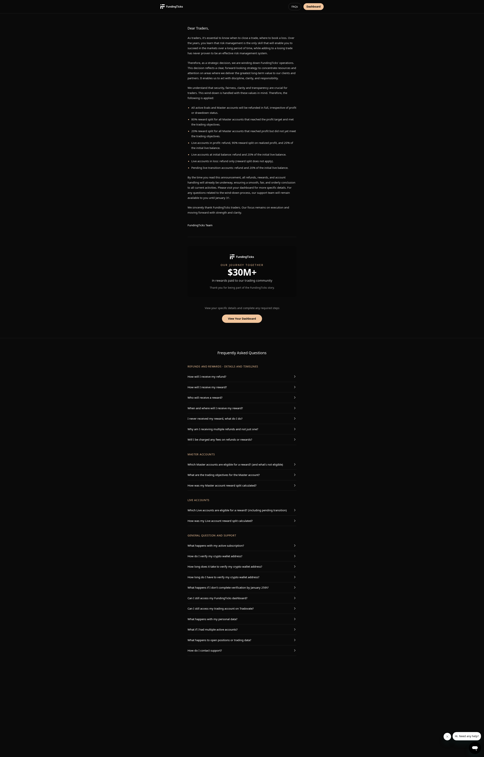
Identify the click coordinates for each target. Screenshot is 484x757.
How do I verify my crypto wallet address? (215, 556)
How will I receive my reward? (207, 387)
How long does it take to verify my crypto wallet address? (225, 566)
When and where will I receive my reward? (215, 408)
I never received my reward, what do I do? (215, 418)
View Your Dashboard (242, 318)
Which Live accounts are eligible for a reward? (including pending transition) (237, 510)
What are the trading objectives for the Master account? (224, 475)
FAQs (295, 6)
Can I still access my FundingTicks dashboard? (217, 598)
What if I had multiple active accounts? (213, 629)
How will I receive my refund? (207, 376)
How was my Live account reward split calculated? (220, 521)
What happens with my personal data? (212, 619)
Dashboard (313, 6)
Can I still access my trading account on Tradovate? (221, 608)
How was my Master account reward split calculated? (222, 485)
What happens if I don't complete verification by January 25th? (228, 587)
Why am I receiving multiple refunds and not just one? (223, 429)
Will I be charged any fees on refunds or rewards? (220, 439)
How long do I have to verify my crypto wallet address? (223, 577)
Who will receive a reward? (205, 397)
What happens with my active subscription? (216, 545)
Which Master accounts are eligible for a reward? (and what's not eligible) (235, 464)
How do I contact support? (205, 650)
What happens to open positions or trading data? (219, 640)
